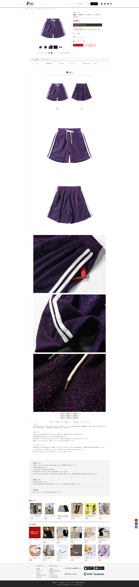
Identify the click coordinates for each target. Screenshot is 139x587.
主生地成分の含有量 (86, 63)
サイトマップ (39, 570)
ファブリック (37, 63)
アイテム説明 (35, 59)
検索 (94, 3)
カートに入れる (79, 45)
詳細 (99, 29)
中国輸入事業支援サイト (81, 582)
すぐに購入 (90, 45)
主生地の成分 (61, 63)
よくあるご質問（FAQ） (54, 576)
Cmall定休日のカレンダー (41, 574)
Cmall (27, 8)
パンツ (35, 8)
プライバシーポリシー (53, 574)
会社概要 (38, 568)
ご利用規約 (51, 572)
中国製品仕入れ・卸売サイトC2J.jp (67, 582)
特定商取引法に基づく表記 (54, 570)
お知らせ (38, 572)
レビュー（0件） (45, 59)
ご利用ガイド (51, 568)
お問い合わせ (39, 576)
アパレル (31, 8)
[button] (29, 508)
